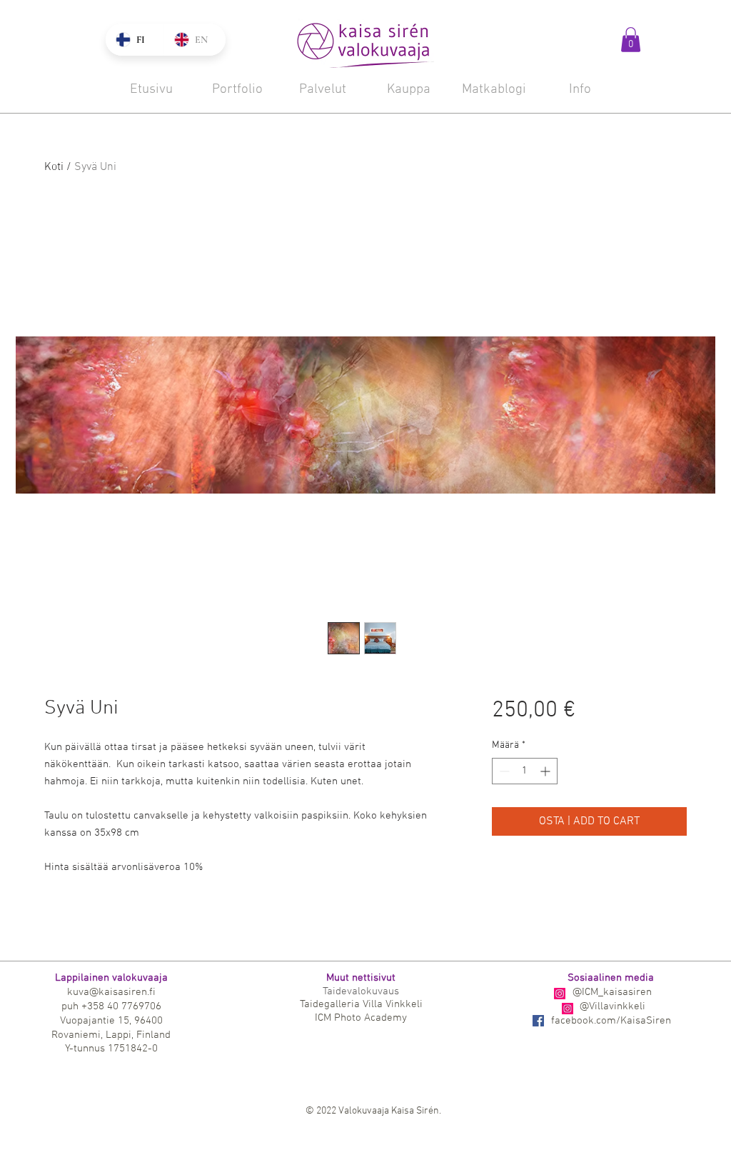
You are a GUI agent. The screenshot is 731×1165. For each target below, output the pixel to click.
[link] (630, 39)
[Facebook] (538, 1020)
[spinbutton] (525, 771)
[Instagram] (559, 993)
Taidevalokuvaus (361, 991)
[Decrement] (503, 771)
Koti (54, 167)
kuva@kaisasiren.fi (111, 992)
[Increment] (546, 771)
